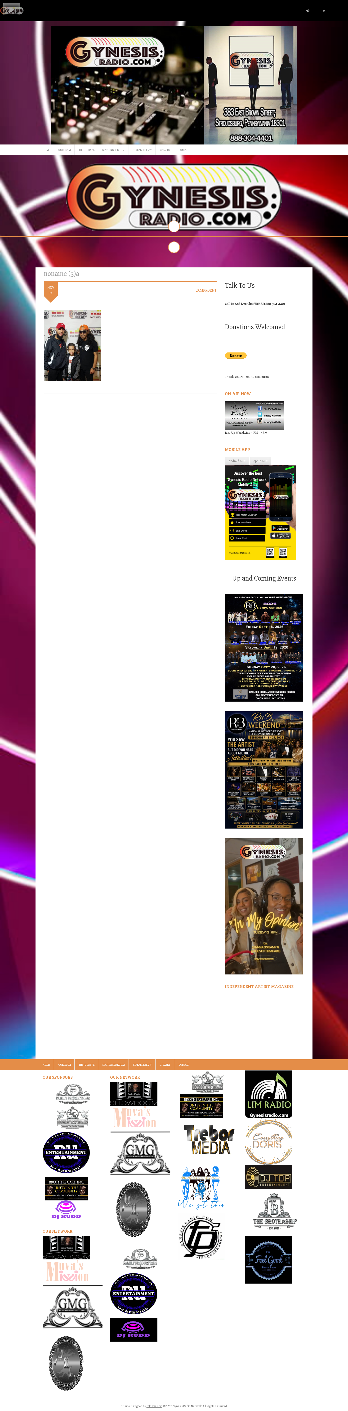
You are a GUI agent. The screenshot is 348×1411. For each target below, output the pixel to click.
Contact (183, 150)
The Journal (86, 150)
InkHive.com (154, 1406)
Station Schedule (114, 150)
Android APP (236, 461)
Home (46, 150)
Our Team (64, 150)
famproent (206, 290)
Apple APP (260, 461)
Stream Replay (142, 150)
